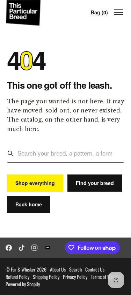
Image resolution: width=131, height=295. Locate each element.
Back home (28, 204)
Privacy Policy (75, 276)
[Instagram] (34, 248)
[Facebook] (9, 248)
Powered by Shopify (23, 284)
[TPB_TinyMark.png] (48, 248)
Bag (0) (99, 12)
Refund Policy (17, 276)
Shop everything (35, 182)
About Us (58, 269)
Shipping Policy (46, 276)
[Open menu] (118, 12)
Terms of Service (106, 276)
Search (75, 269)
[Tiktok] (21, 248)
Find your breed (95, 182)
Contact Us (94, 269)
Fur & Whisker (23, 269)
